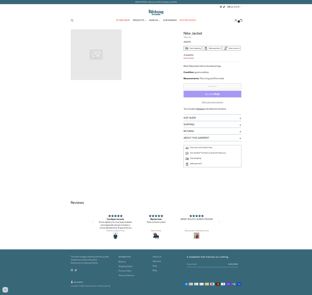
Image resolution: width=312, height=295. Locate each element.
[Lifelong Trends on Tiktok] (224, 7)
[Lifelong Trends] (156, 12)
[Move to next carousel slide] (239, 187)
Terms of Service (126, 275)
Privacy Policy (124, 271)
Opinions (157, 261)
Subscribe (233, 264)
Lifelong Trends (90, 286)
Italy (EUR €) (235, 7)
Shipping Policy (125, 266)
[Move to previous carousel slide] (234, 187)
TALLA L (188, 37)
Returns (122, 261)
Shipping (200, 109)
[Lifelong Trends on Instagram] (221, 7)
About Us (157, 256)
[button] (93, 221)
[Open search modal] (72, 20)
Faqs (155, 266)
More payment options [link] (212, 102)
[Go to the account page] (234, 20)
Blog (155, 270)
